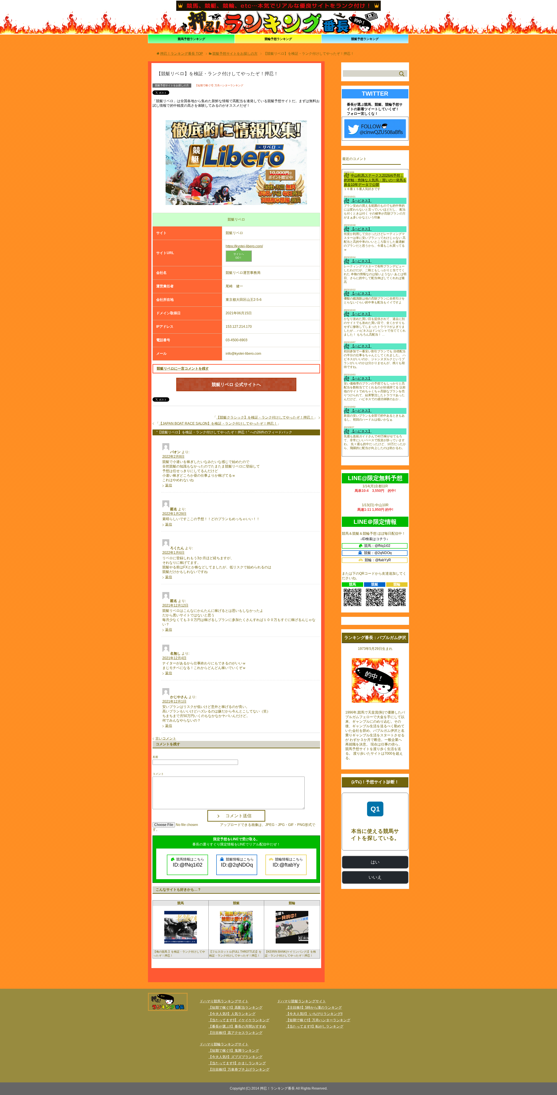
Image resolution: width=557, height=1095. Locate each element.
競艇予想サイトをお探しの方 (172, 85)
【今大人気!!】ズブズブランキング (235, 1057)
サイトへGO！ (238, 256)
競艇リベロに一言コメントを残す (183, 368)
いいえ (375, 877)
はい (375, 862)
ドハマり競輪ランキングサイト (224, 1044)
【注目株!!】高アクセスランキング (235, 1033)
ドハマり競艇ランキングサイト (301, 1001)
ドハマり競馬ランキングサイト (224, 1001)
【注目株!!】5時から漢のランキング (314, 1007)
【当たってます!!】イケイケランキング (238, 1020)
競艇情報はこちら (237, 862)
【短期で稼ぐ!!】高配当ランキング (235, 1007)
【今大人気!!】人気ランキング (231, 1014)
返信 (168, 485)
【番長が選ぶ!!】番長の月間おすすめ (237, 1026)
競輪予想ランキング (278, 39)
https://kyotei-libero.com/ (244, 246)
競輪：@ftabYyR (378, 560)
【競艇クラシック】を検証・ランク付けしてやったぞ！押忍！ (265, 417)
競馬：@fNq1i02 (377, 546)
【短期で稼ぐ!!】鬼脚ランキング (233, 1050)
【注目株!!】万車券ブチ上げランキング (238, 1069)
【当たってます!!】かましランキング (237, 1063)
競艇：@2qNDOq (378, 553)
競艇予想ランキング (365, 39)
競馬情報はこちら (188, 862)
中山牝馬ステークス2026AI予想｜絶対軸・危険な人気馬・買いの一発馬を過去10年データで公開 (375, 180)
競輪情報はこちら (288, 862)
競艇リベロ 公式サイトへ (236, 384)
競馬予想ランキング (191, 39)
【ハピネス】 (361, 201)
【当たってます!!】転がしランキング (314, 1026)
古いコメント (165, 738)
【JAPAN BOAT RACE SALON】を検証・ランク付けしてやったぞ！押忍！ (218, 423)
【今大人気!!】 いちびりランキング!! (314, 1014)
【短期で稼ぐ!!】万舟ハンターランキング (219, 85)
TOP (181, 53)
